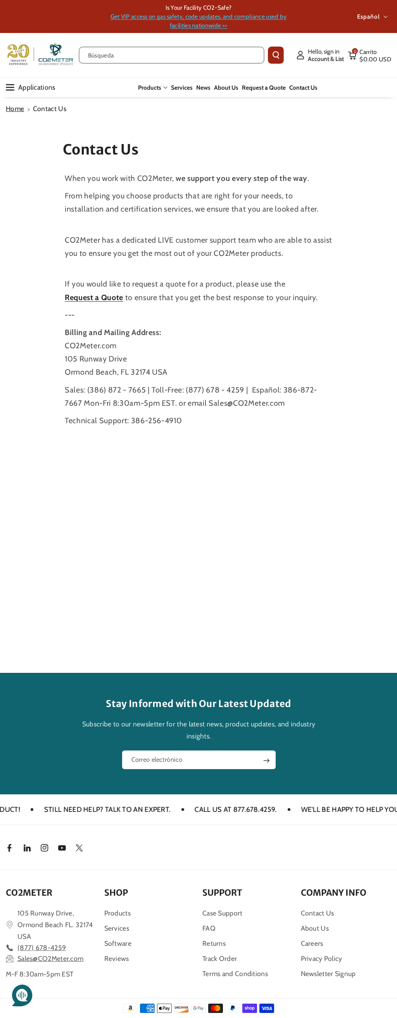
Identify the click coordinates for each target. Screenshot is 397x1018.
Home (15, 108)
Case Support (222, 913)
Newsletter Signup (328, 973)
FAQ (209, 928)
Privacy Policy (321, 958)
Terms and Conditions (235, 973)
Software (117, 943)
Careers (312, 943)
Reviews (116, 958)
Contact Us (317, 913)
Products (149, 87)
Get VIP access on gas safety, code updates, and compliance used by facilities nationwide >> (198, 21)
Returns (214, 943)
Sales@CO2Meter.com (50, 958)
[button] (369, 55)
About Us (315, 928)
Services (116, 928)
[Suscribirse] (266, 760)
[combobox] (171, 55)
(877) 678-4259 (41, 947)
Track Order (219, 958)
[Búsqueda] (276, 55)
